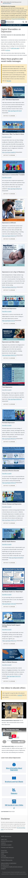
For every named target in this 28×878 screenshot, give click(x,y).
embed (19, 695)
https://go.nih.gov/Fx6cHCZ (13, 676)
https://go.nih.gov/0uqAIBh (8, 152)
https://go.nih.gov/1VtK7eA (8, 603)
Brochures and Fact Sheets (14, 782)
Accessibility (3, 855)
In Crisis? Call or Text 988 (14, 25)
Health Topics (4, 839)
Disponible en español (6, 137)
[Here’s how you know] (14, 2)
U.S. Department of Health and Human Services (11, 866)
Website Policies (4, 852)
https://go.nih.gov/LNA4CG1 (8, 520)
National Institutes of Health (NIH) (8, 863)
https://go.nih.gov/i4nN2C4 (8, 482)
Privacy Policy (4, 850)
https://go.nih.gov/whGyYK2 (14, 188)
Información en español (6, 844)
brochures (7, 50)
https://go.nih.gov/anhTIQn (14, 110)
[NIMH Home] (7, 21)
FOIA (2, 854)
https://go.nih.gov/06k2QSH (8, 438)
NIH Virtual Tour (4, 865)
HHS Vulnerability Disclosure (7, 857)
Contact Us (3, 843)
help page (8, 80)
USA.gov (3, 868)
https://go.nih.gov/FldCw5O (8, 640)
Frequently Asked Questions (18, 19)
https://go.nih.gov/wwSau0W (16, 557)
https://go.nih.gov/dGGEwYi (14, 399)
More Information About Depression (14, 769)
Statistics (14, 793)
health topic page (15, 48)
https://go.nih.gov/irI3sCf (8, 320)
